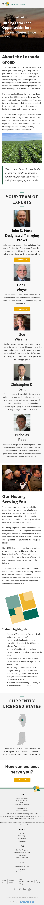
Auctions (22, 833)
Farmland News (12, 881)
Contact (30, 881)
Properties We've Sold (22, 852)
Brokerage (22, 836)
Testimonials (22, 855)
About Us (4, 881)
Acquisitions (22, 838)
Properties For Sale (22, 867)
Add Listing (38, 881)
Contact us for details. (31, 754)
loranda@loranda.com (30, 814)
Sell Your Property (22, 850)
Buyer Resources (22, 872)
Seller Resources (22, 858)
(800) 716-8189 (17, 814)
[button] (3, 4)
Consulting (22, 841)
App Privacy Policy (21, 881)
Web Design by (15, 902)
